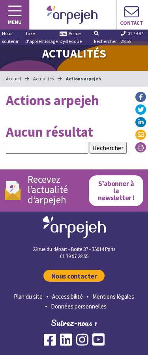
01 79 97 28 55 (132, 37)
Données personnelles (79, 306)
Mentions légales (113, 296)
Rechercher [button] (105, 41)
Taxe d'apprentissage (41, 37)
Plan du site (28, 296)
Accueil (13, 79)
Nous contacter (74, 276)
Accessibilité (67, 296)
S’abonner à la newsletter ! (116, 190)
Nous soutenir (10, 37)
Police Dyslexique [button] (71, 37)
